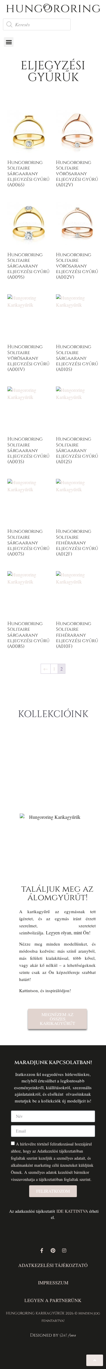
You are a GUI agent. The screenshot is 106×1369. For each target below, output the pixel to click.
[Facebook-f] (41, 1250)
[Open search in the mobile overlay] (37, 24)
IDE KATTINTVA (72, 1211)
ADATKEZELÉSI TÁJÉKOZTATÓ (53, 1265)
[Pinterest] (53, 1250)
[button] (9, 42)
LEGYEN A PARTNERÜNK (53, 1300)
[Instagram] (64, 1250)
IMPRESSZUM (53, 1282)
